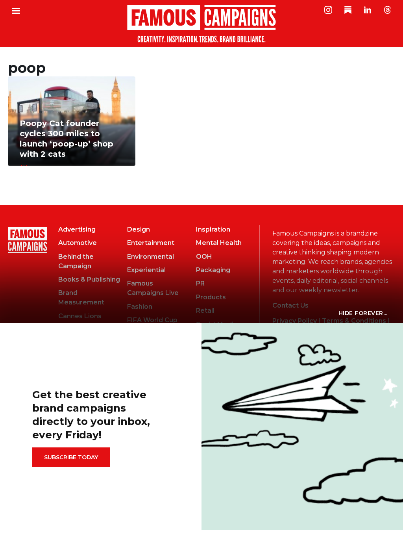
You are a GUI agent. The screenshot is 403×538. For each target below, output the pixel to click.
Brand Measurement (81, 297)
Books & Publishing (89, 279)
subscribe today (71, 457)
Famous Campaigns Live (153, 288)
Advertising (77, 229)
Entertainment (150, 243)
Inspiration (213, 229)
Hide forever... (363, 313)
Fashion (139, 306)
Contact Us (290, 305)
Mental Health (219, 243)
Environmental (150, 256)
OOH (204, 256)
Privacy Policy (294, 321)
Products (211, 297)
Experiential (146, 270)
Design (138, 229)
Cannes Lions (80, 316)
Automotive (77, 243)
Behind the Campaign (76, 261)
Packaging (213, 270)
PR (200, 283)
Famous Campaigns (201, 23)
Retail (205, 310)
